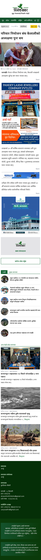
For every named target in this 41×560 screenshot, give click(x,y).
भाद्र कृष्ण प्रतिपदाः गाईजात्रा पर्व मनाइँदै (21, 333)
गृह (3, 21)
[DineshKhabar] (20, 7)
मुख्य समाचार (13, 272)
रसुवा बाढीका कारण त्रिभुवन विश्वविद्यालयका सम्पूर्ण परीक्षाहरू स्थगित (23, 301)
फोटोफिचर (23, 27)
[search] (39, 26)
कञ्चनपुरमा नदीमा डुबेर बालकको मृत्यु (15, 414)
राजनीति (13, 21)
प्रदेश (7, 21)
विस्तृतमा (27, 420)
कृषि (35, 21)
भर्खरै (4, 272)
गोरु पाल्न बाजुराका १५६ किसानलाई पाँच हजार (19, 451)
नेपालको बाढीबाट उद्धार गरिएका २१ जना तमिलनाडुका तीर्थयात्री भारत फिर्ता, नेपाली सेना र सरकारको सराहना (24, 290)
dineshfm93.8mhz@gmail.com (20, 548)
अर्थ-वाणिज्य (28, 21)
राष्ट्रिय (20, 21)
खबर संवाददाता (20, 251)
